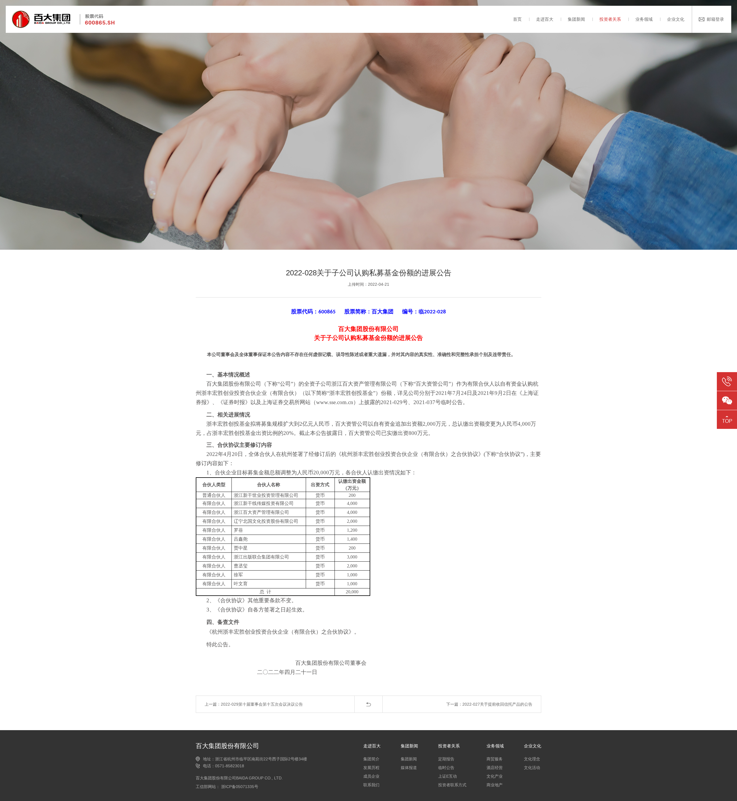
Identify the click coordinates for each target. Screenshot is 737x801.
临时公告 (446, 767)
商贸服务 (495, 759)
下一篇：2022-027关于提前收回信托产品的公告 (489, 704)
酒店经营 (495, 767)
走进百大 (544, 19)
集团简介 (371, 759)
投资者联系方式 (452, 785)
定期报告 (446, 759)
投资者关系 (610, 19)
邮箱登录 (715, 19)
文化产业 (495, 776)
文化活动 (532, 767)
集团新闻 (576, 19)
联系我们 (371, 785)
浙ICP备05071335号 (239, 786)
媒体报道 (409, 767)
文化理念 (532, 759)
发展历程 (371, 767)
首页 (517, 19)
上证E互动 (447, 776)
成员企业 (371, 776)
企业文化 (675, 19)
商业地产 (495, 785)
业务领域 (644, 19)
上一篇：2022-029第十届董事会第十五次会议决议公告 (254, 704)
